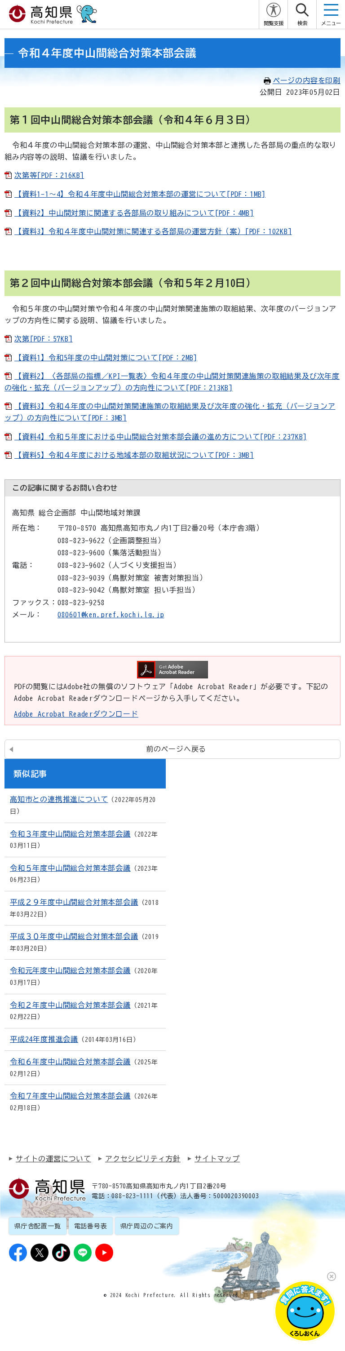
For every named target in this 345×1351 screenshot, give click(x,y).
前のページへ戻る (176, 749)
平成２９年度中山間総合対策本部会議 (74, 902)
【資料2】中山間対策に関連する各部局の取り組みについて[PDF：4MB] (134, 213)
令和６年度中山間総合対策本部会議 (70, 1061)
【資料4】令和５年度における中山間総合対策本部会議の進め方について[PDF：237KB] (160, 436)
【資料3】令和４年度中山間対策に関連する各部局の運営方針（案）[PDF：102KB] (153, 231)
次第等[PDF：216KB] (49, 175)
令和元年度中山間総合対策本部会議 (70, 970)
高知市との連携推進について (59, 799)
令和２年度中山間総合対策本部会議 (70, 1005)
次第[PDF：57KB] (43, 338)
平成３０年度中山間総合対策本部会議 (74, 936)
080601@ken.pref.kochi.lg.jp (111, 614)
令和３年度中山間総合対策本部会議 (70, 833)
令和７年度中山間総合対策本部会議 (70, 1095)
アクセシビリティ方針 (143, 1158)
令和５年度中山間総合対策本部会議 (70, 868)
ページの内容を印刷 (307, 80)
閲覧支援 (273, 23)
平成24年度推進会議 (44, 1039)
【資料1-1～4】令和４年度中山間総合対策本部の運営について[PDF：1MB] (139, 194)
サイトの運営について (53, 1158)
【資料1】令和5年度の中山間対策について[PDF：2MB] (105, 357)
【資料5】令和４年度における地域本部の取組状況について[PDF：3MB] (134, 455)
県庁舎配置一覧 (37, 1226)
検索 (302, 23)
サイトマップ (217, 1158)
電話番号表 (90, 1226)
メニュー (331, 23)
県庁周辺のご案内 (146, 1226)
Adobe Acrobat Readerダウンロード (76, 714)
